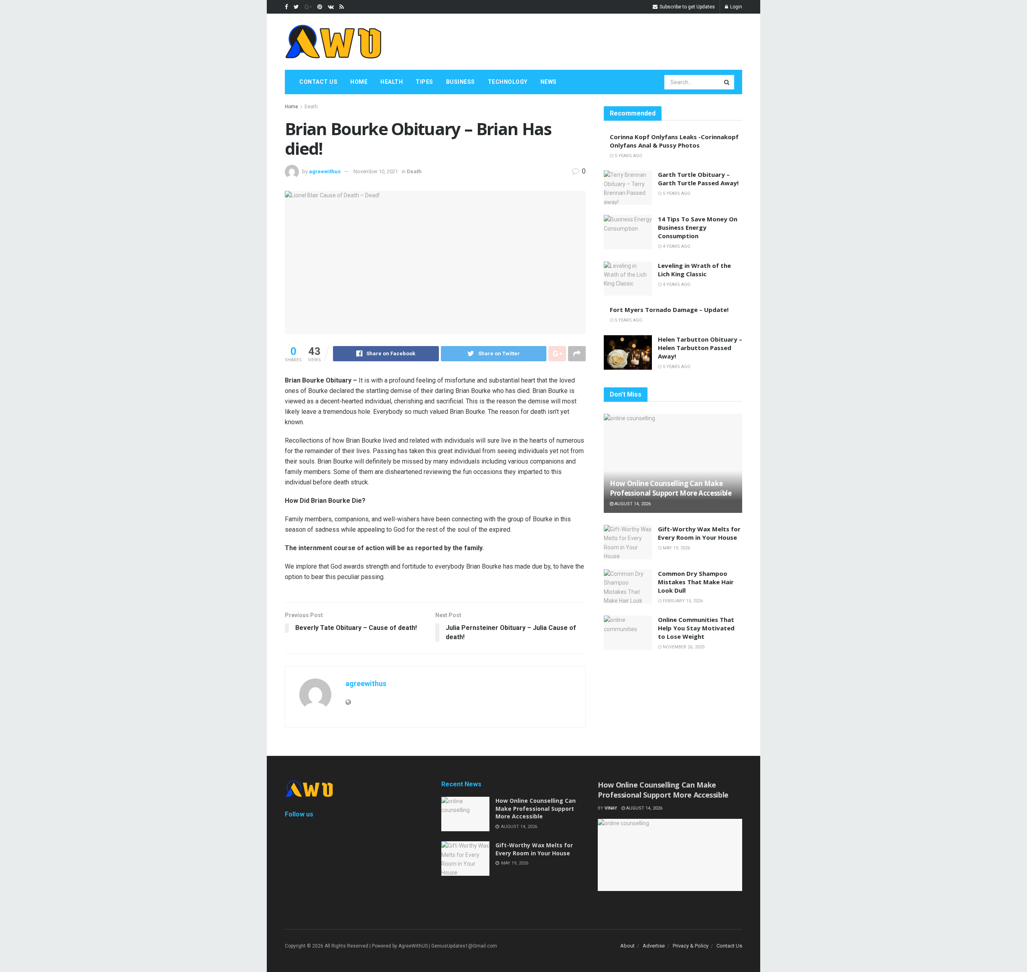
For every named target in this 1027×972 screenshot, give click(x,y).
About (627, 946)
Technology (508, 82)
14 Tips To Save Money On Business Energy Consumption (697, 227)
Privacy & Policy (690, 946)
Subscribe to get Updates (686, 7)
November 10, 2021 (375, 171)
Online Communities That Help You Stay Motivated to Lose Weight (696, 628)
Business (460, 82)
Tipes (424, 82)
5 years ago (627, 155)
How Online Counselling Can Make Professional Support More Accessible (671, 488)
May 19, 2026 (676, 548)
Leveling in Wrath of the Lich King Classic (694, 269)
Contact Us (318, 82)
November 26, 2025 (683, 647)
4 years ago (676, 246)
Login (735, 7)
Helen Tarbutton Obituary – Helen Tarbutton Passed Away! (700, 347)
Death (311, 106)
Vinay (611, 808)
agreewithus (325, 171)
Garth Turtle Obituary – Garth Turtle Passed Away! (698, 178)
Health (391, 82)
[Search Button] (727, 82)
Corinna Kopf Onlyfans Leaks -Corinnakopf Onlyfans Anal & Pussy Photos (674, 141)
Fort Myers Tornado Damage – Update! (669, 310)
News (548, 82)
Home (358, 82)
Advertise (654, 946)
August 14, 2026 (632, 503)
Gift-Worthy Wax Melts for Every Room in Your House (699, 533)
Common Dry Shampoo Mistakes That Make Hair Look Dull (696, 581)
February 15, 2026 (682, 600)
